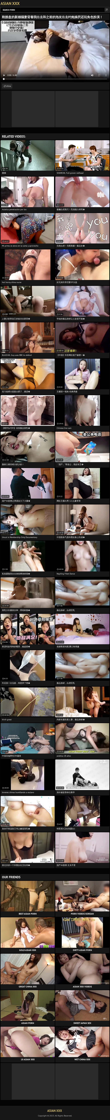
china (8, 86)
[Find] (107, 10)
